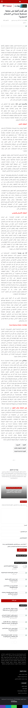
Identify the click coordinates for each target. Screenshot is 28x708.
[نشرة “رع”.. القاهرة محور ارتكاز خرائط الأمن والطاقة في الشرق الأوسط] (23, 637)
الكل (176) (14, 600)
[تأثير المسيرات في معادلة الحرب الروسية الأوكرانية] (23, 588)
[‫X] (15, 667)
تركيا (24, 445)
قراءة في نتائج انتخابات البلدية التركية (9, 572)
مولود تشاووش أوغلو (19, 448)
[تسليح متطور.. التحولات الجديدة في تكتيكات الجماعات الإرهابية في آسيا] (23, 617)
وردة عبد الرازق (14, 20)
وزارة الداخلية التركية (19, 451)
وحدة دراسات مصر (23, 674)
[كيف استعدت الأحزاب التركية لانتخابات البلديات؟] (23, 581)
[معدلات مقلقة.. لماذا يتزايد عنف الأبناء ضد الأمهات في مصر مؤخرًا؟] (23, 611)
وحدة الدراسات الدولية (22, 676)
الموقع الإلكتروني (23, 538)
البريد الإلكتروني (23, 531)
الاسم (25, 525)
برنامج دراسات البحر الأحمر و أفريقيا (14, 487)
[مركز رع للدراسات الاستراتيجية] (14, 1)
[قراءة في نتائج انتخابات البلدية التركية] (23, 575)
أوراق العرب (24, 688)
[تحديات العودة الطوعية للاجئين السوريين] (23, 568)
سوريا (17, 445)
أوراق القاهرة (24, 686)
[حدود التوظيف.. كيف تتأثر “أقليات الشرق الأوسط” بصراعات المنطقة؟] (23, 624)
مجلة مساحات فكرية (22, 693)
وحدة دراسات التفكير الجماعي (21, 679)
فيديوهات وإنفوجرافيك (22, 690)
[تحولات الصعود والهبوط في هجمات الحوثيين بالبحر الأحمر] (23, 594)
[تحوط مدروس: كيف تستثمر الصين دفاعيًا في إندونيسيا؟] (23, 630)
